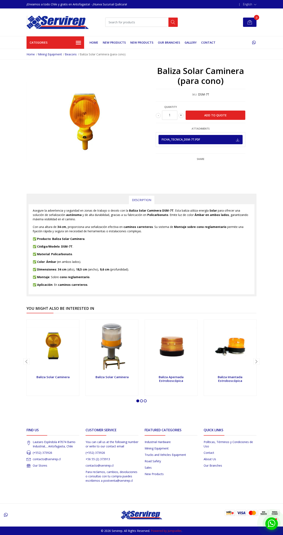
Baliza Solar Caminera (53, 377)
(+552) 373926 (42, 453)
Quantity (170, 107)
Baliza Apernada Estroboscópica (171, 379)
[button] (249, 4)
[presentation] (26, 361)
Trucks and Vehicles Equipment (165, 455)
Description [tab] (141, 200)
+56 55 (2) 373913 (98, 459)
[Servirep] (58, 22)
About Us (210, 459)
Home (93, 42)
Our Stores (40, 465)
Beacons (71, 54)
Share (200, 159)
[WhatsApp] (253, 42)
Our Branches (169, 42)
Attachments (201, 128)
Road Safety (153, 461)
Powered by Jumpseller (166, 531)
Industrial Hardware (158, 442)
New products (114, 42)
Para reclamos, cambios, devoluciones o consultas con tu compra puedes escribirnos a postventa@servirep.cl (111, 476)
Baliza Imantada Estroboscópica (230, 379)
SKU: (194, 94)
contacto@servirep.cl (47, 459)
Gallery (191, 42)
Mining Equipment (50, 54)
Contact (208, 42)
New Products (154, 474)
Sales (148, 467)
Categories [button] (38, 42)
